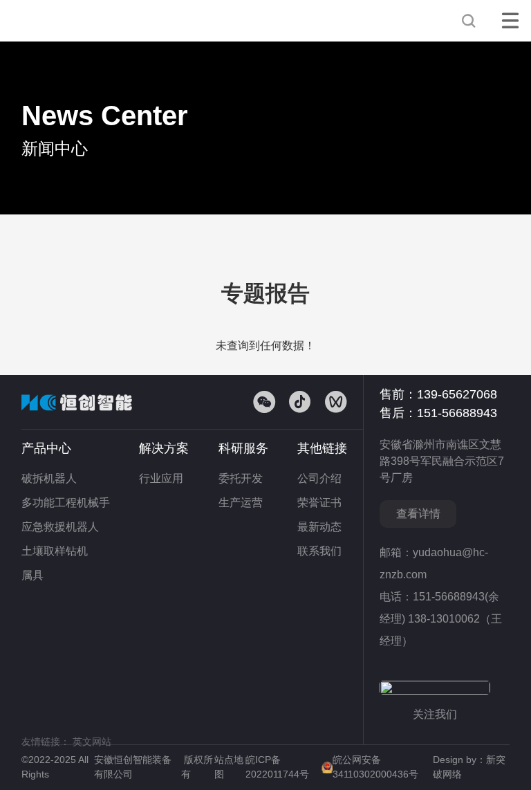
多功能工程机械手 (65, 502)
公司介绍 (319, 478)
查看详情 (418, 514)
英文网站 (92, 741)
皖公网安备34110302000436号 (375, 767)
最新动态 (319, 527)
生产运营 (240, 502)
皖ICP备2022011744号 (278, 767)
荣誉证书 (319, 502)
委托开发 (240, 478)
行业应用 (161, 478)
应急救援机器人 (60, 527)
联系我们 (319, 551)
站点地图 (228, 767)
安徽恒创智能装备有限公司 (69, 21)
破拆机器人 (49, 478)
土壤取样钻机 (54, 551)
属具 (32, 575)
